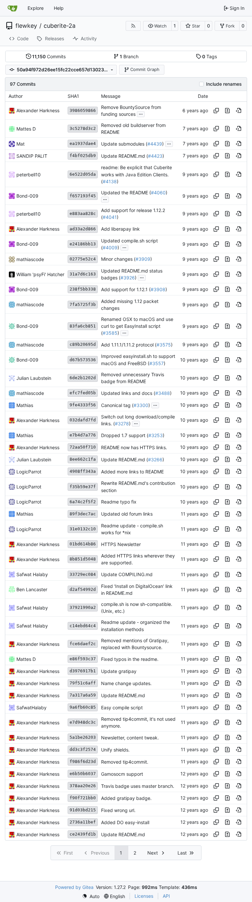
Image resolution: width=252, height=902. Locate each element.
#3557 (156, 363)
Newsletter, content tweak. (130, 737)
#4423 (155, 156)
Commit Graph (144, 69)
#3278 (122, 423)
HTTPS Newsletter (121, 544)
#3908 (158, 289)
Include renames (224, 84)
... (141, 113)
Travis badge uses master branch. (137, 786)
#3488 (162, 393)
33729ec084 (83, 574)
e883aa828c (83, 213)
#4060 (158, 192)
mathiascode (30, 259)
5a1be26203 (83, 737)
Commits (49, 56)
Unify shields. (115, 749)
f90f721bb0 (83, 797)
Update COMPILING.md (127, 574)
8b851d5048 (83, 559)
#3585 (110, 333)
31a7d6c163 (83, 274)
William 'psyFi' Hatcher (40, 274)
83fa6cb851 (83, 326)
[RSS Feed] (133, 26)
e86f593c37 (83, 658)
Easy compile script (122, 707)
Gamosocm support (122, 774)
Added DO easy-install (125, 822)
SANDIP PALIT (31, 156)
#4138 (110, 181)
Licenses (144, 896)
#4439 (154, 144)
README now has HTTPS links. (134, 447)
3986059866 (83, 110)
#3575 (164, 344)
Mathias (24, 405)
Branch (129, 56)
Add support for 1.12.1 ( (126, 289)
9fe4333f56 (83, 404)
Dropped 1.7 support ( (124, 435)
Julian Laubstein (33, 378)
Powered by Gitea (74, 887)
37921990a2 (83, 607)
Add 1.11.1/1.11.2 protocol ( (129, 344)
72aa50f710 (83, 447)
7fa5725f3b (83, 304)
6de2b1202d (83, 377)
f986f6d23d (83, 761)
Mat (20, 144)
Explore (36, 8)
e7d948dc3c (83, 722)
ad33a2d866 (83, 228)
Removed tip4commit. (124, 762)
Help (59, 8)
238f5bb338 (83, 289)
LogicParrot (28, 471)
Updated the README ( (126, 192)
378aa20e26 (83, 785)
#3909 (143, 259)
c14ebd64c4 (83, 625)
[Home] (12, 8)
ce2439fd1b (83, 834)
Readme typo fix (118, 501)
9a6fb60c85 (83, 707)
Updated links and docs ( (128, 393)
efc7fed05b (83, 392)
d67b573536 (83, 359)
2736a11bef (83, 822)
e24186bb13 (83, 243)
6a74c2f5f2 (83, 501)
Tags (209, 56)
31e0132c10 (83, 528)
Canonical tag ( (117, 405)
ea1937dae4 (83, 143)
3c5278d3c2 (83, 128)
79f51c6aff (83, 683)
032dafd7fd (83, 419)
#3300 (141, 405)
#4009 (110, 247)
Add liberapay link (120, 229)
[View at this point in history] (238, 110)
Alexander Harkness (37, 110)
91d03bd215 (83, 809)
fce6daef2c (83, 643)
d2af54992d (83, 589)
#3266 (155, 459)
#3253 (155, 435)
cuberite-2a (59, 26)
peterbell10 (28, 174)
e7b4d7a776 (83, 435)
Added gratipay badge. (126, 798)
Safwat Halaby (32, 574)
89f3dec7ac (83, 513)
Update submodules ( (124, 144)
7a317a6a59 (83, 695)
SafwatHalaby (31, 707)
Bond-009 (27, 196)
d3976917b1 (83, 670)
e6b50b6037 (83, 773)
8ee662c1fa (83, 459)
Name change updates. (126, 683)
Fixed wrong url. (118, 810)
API (166, 896)
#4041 (110, 217)
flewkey (26, 26)
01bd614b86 (83, 543)
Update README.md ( (124, 156)
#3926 (127, 277)
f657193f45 (83, 195)
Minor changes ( (118, 259)
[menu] (90, 896)
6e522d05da (83, 174)
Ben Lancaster (31, 589)
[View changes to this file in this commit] (227, 110)
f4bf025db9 (83, 155)
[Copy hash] (216, 110)
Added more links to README (132, 471)
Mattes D (26, 129)
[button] (157, 26)
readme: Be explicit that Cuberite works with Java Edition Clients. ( (136, 174)
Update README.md (123, 695)
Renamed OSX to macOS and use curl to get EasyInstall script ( (137, 326)
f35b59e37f (83, 486)
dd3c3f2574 (83, 749)
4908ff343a (83, 471)
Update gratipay (118, 671)
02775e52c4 (83, 258)
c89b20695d (83, 344)
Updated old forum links (127, 514)
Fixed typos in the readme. (129, 659)
